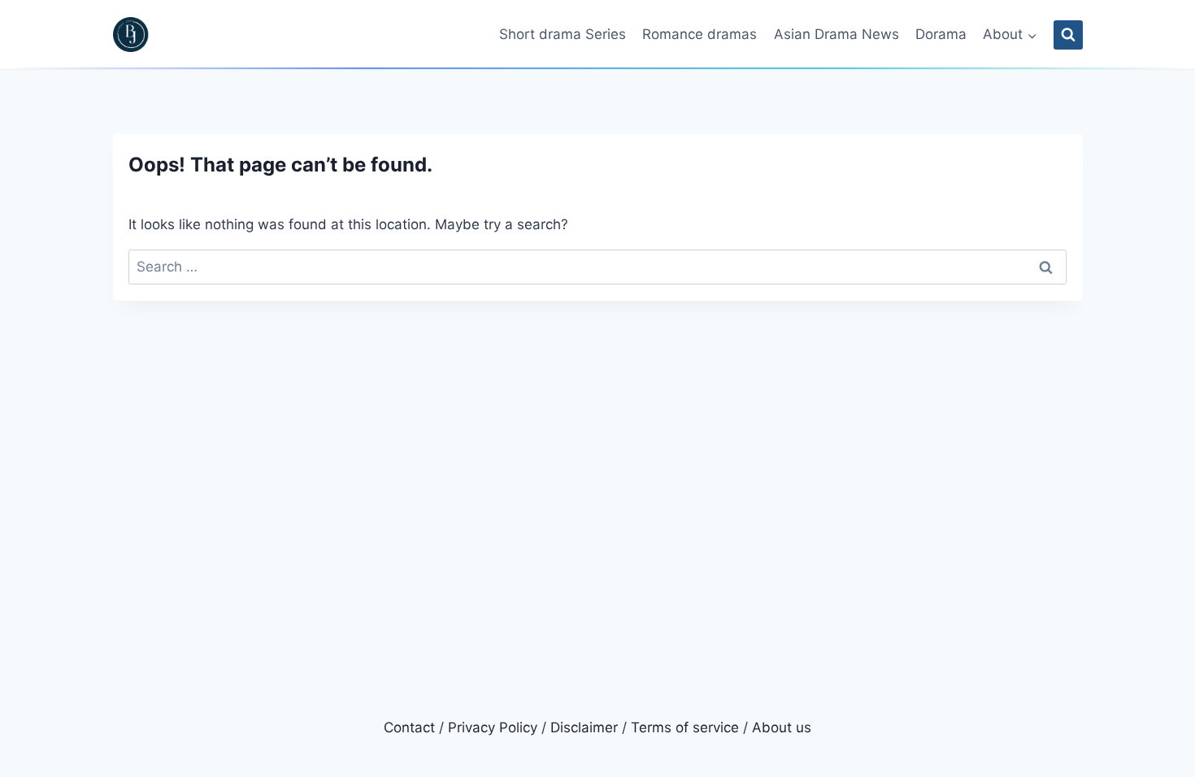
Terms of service (685, 727)
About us (781, 727)
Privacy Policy (492, 727)
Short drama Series (562, 34)
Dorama (941, 34)
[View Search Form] (1068, 35)
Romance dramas (699, 34)
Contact (409, 727)
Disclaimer (584, 727)
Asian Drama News (836, 34)
